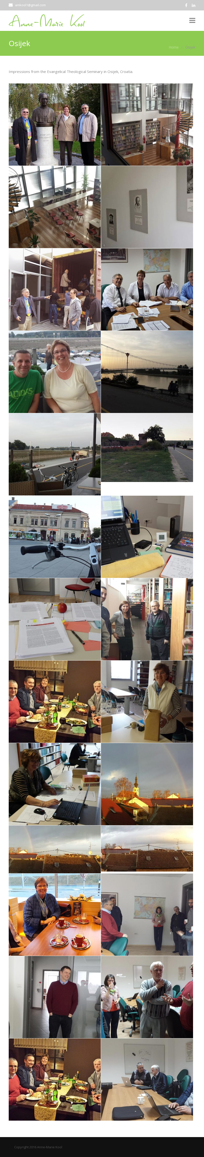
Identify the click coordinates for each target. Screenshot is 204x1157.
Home (174, 47)
